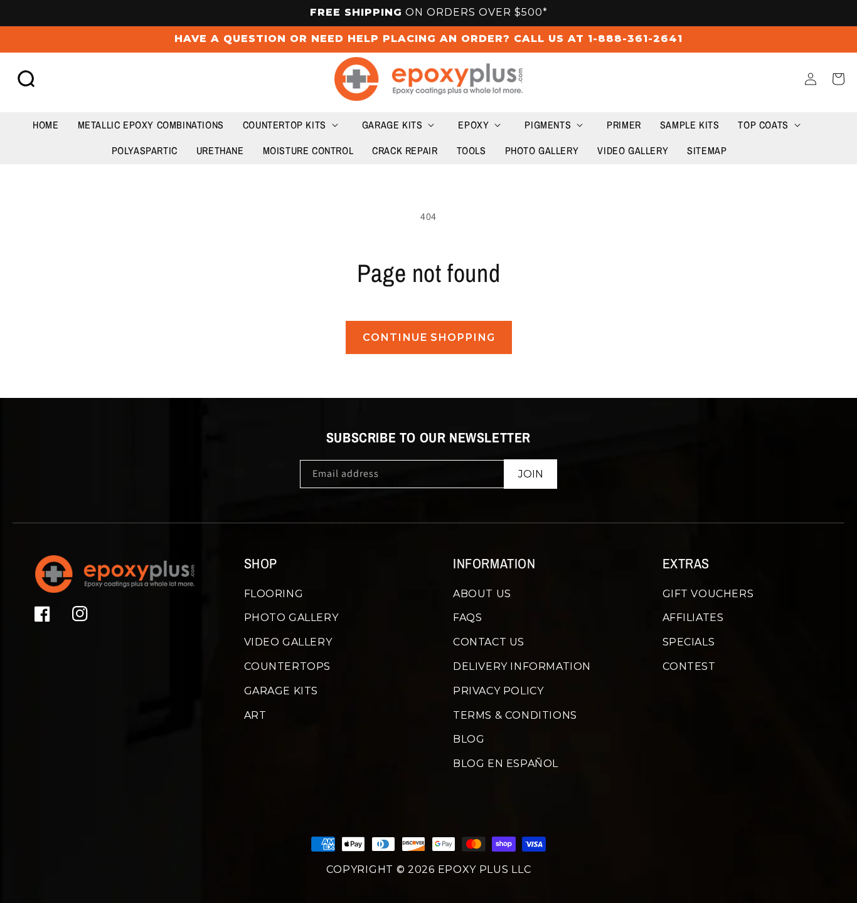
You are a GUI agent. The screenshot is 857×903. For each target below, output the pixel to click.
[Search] (26, 79)
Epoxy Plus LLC (484, 869)
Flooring (274, 594)
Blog (468, 739)
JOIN (530, 474)
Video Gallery (288, 642)
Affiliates (693, 618)
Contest (689, 666)
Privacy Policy (498, 691)
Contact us (488, 642)
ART (255, 715)
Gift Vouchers (708, 594)
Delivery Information (522, 666)
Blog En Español (505, 764)
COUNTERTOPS (287, 666)
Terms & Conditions (515, 715)
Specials (689, 642)
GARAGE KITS (281, 691)
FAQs (467, 618)
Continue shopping (429, 337)
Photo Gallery (291, 618)
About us (482, 594)
